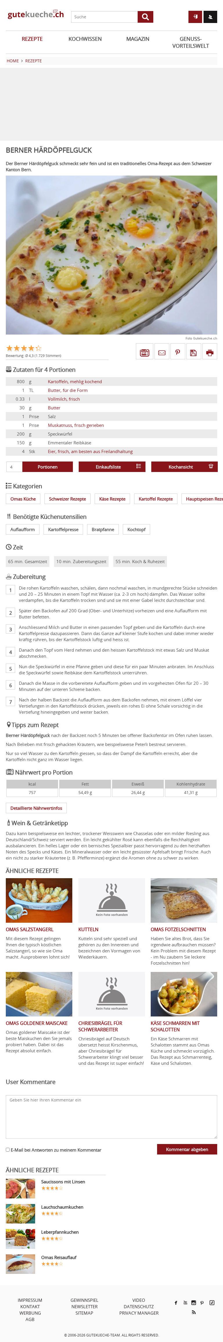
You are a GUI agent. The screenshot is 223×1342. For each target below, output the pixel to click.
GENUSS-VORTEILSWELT (190, 42)
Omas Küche (23, 499)
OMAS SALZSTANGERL (29, 929)
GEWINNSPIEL (84, 1300)
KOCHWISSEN (85, 38)
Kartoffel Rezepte (156, 499)
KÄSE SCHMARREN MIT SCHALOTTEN (175, 1026)
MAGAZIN (138, 38)
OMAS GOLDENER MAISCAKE (37, 1023)
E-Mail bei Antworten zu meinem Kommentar (55, 1150)
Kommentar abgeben (187, 1149)
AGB (30, 1319)
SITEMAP (84, 1313)
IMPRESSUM (30, 1300)
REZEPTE (32, 38)
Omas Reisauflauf (58, 1257)
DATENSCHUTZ (139, 1306)
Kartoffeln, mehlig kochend (75, 381)
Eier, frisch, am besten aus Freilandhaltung (90, 451)
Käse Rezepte (112, 499)
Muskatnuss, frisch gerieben (76, 425)
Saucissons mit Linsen (63, 1181)
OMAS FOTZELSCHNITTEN (178, 929)
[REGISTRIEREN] (210, 17)
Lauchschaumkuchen (62, 1207)
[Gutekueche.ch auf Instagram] (193, 1302)
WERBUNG (30, 1313)
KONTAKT (30, 1306)
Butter (54, 408)
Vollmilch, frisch (64, 399)
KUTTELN (88, 929)
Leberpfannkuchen (60, 1232)
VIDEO (138, 1300)
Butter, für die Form (68, 390)
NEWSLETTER (84, 1306)
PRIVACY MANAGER (139, 1313)
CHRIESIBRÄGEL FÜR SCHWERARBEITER (100, 1026)
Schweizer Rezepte (67, 499)
